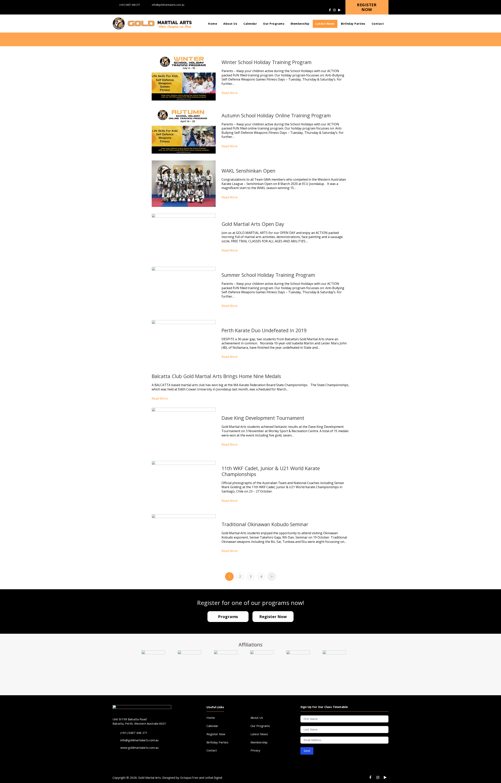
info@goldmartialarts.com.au (168, 4)
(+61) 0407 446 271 (129, 4)
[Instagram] (334, 10)
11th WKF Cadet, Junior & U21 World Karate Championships (271, 471)
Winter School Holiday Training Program (267, 62)
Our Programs (260, 726)
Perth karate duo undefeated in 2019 (264, 330)
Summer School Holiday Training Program (268, 275)
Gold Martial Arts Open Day (253, 224)
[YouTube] (339, 10)
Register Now (215, 734)
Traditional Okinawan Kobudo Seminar (265, 524)
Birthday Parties (217, 742)
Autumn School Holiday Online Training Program (276, 115)
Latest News (259, 734)
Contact (211, 750)
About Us (256, 718)
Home (210, 718)
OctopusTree (189, 777)
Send (307, 751)
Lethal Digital (213, 777)
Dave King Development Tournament (263, 418)
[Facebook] (330, 10)
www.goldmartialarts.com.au (139, 748)
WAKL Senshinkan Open (248, 170)
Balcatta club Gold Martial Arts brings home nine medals (216, 376)
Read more (230, 93)
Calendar (212, 726)
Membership (259, 742)
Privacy (255, 750)
